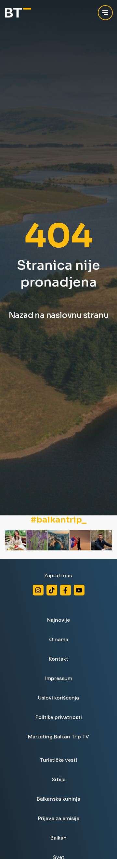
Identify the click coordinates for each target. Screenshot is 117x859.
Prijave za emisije (58, 818)
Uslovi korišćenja (58, 697)
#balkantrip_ (58, 520)
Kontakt (58, 658)
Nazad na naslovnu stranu (59, 315)
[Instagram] (38, 590)
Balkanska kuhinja (58, 798)
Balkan (58, 837)
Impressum (58, 678)
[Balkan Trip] (18, 13)
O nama (58, 639)
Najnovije (58, 620)
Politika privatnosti (58, 717)
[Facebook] (65, 590)
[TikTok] (51, 590)
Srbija (59, 779)
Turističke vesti (58, 760)
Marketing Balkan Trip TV (58, 736)
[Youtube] (79, 590)
